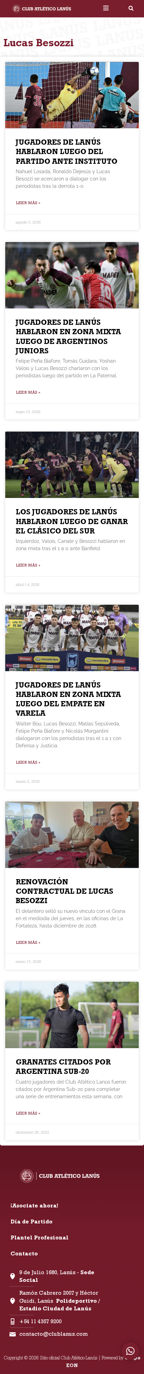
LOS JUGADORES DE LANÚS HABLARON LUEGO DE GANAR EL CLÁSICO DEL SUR (72, 521)
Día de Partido (31, 1221)
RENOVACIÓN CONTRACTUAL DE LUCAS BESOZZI (64, 891)
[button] (131, 8)
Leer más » (28, 202)
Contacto (24, 1253)
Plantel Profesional (39, 1237)
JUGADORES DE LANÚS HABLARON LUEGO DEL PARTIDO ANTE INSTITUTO (66, 152)
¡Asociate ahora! (34, 1205)
